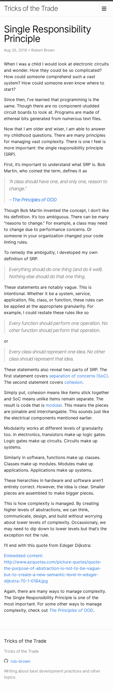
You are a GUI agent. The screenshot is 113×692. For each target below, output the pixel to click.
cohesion (73, 382)
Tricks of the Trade (31, 8)
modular (54, 405)
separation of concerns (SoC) (78, 375)
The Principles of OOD (34, 199)
